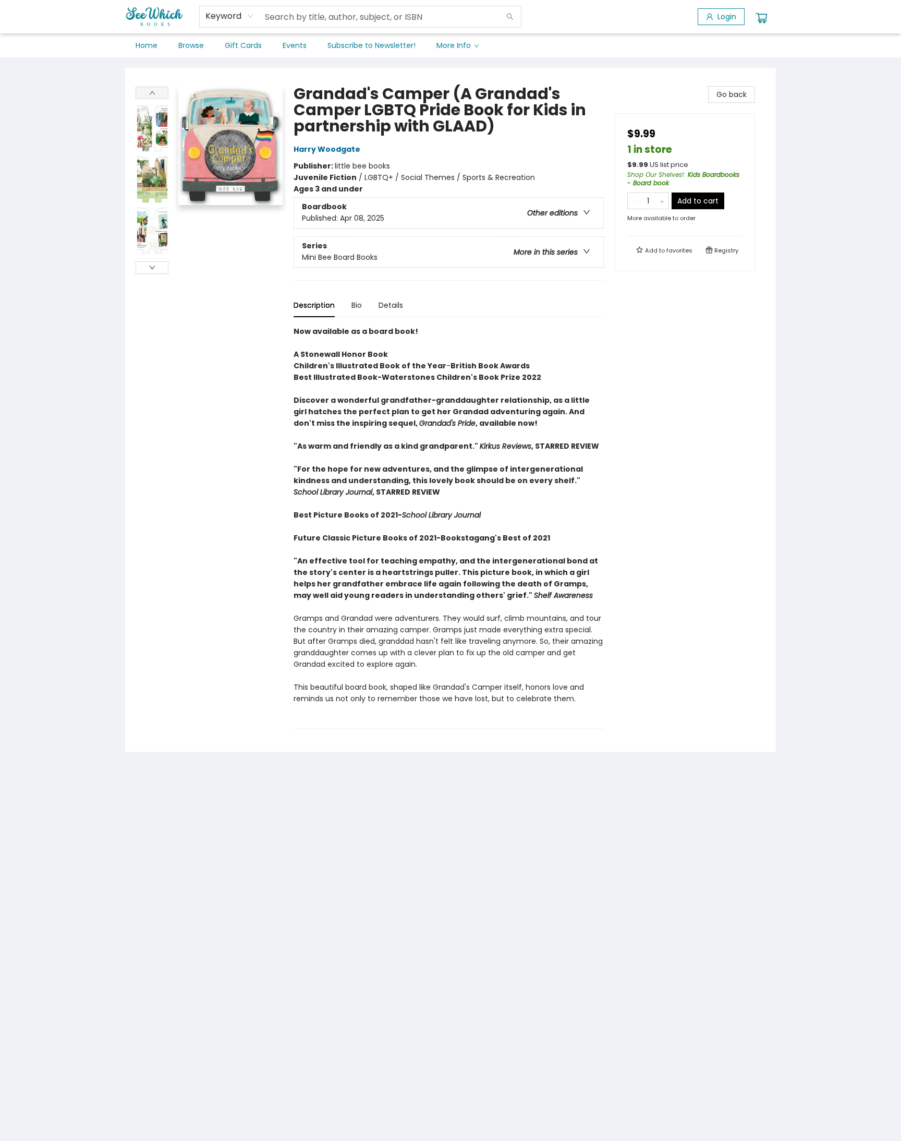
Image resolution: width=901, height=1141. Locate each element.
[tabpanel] (449, 527)
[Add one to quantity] (661, 201)
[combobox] (230, 16)
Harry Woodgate (327, 149)
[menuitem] (146, 45)
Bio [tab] (356, 305)
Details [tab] (391, 305)
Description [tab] (314, 305)
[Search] (510, 16)
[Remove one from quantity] (634, 201)
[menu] (450, 45)
